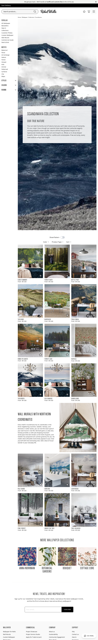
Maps (3, 76)
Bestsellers (5, 26)
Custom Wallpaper (7, 35)
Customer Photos (7, 33)
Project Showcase (31, 631)
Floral (3, 52)
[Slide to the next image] (92, 556)
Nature (4, 57)
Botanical (4, 50)
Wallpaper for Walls (9, 631)
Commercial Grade (7, 40)
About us (52, 631)
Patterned (5, 69)
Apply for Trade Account (34, 637)
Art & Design (6, 55)
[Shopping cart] (89, 11)
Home (19, 17)
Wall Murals (5, 37)
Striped (4, 62)
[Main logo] (49, 11)
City (3, 74)
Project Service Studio (33, 634)
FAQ (73, 631)
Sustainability (53, 634)
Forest (3, 60)
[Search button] (35, 11)
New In (4, 28)
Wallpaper (24, 17)
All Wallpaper (6, 23)
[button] (84, 11)
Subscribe (67, 609)
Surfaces (4, 72)
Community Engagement (57, 637)
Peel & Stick (5, 42)
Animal (4, 67)
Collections (31, 17)
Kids (3, 64)
